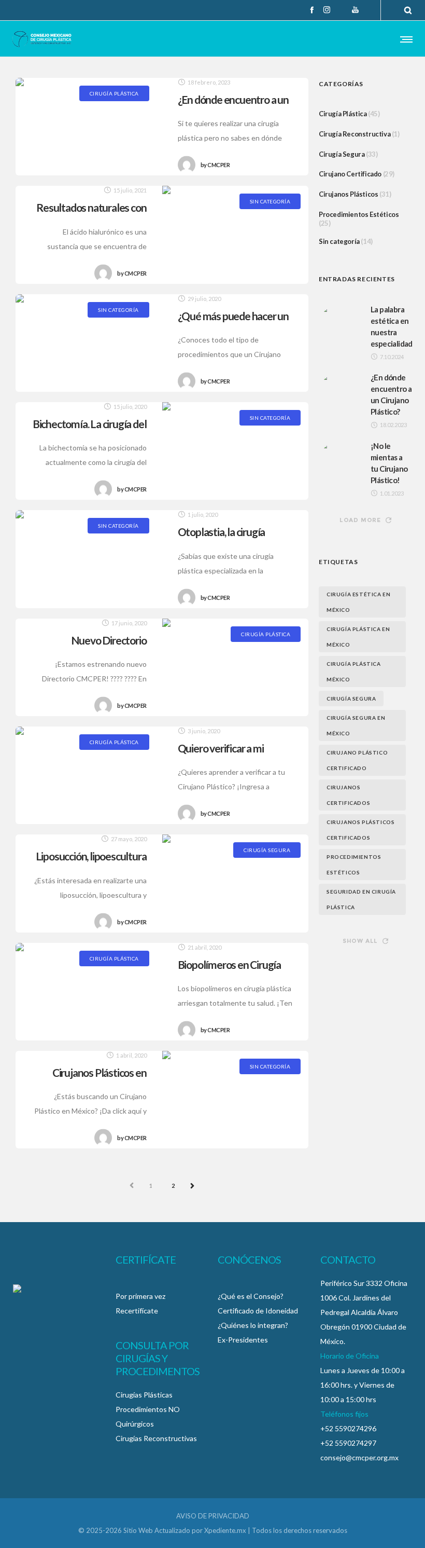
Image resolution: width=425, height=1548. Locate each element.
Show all (360, 940)
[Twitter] (341, 10)
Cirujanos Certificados (348, 795)
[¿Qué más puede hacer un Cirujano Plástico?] (89, 343)
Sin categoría (339, 241)
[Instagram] (326, 9)
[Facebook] (311, 9)
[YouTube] (355, 9)
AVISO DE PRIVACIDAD (212, 1516)
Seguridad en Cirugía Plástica (361, 899)
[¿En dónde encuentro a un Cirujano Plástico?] (89, 126)
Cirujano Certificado (350, 174)
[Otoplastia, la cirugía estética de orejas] (89, 559)
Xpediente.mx (225, 1530)
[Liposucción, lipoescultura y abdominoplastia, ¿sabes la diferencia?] (235, 883)
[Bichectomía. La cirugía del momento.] (235, 451)
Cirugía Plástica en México (358, 637)
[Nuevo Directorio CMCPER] (235, 667)
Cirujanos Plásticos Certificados (360, 830)
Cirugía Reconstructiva (354, 134)
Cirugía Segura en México (356, 725)
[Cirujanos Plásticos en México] (235, 1099)
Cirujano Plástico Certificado (357, 760)
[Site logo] (41, 39)
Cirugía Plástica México (354, 671)
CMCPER (215, 165)
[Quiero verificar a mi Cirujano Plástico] (89, 775)
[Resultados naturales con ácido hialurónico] (235, 234)
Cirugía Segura (341, 154)
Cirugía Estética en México (358, 602)
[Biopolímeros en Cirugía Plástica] (89, 991)
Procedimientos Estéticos (359, 214)
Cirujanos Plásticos (348, 194)
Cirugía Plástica (343, 113)
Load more (360, 520)
